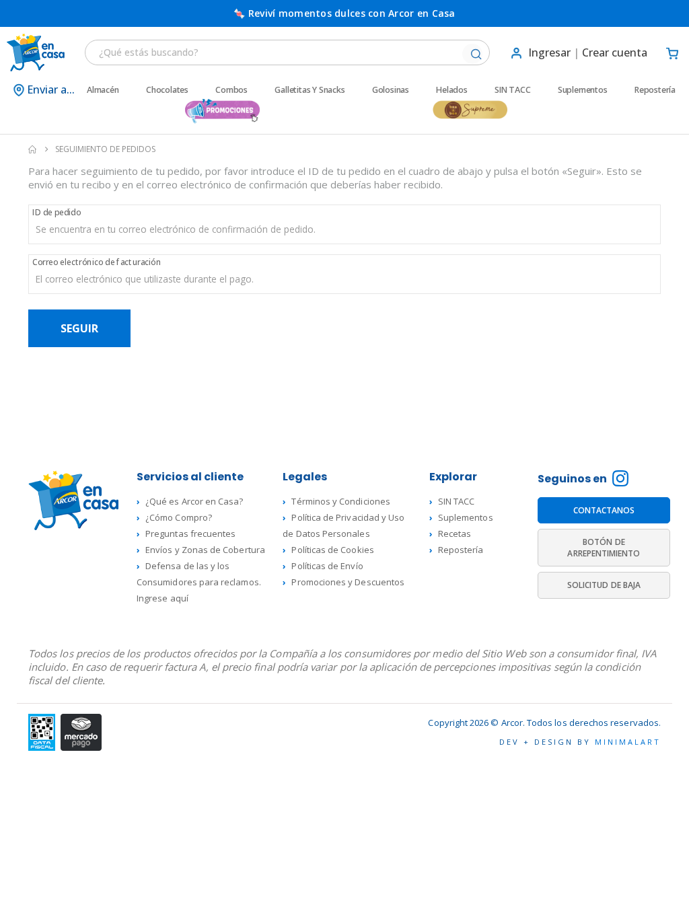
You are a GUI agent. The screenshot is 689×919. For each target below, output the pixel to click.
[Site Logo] (34, 52)
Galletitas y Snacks (309, 90)
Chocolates (167, 90)
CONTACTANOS (604, 510)
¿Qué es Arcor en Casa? (194, 501)
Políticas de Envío (327, 566)
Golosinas (390, 90)
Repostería (655, 90)
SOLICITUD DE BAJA (604, 585)
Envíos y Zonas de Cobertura (205, 550)
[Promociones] (222, 111)
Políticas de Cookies (332, 550)
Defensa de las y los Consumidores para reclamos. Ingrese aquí (199, 582)
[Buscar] (475, 54)
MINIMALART (628, 742)
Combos (231, 90)
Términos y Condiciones (340, 501)
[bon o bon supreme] (470, 111)
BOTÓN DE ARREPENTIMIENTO (603, 548)
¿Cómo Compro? (178, 517)
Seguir (79, 328)
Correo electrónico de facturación (96, 262)
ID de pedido (56, 212)
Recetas (454, 533)
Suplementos (583, 90)
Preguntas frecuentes (190, 533)
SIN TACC (512, 90)
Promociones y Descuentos (347, 582)
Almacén (103, 90)
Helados (452, 90)
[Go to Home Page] (32, 149)
